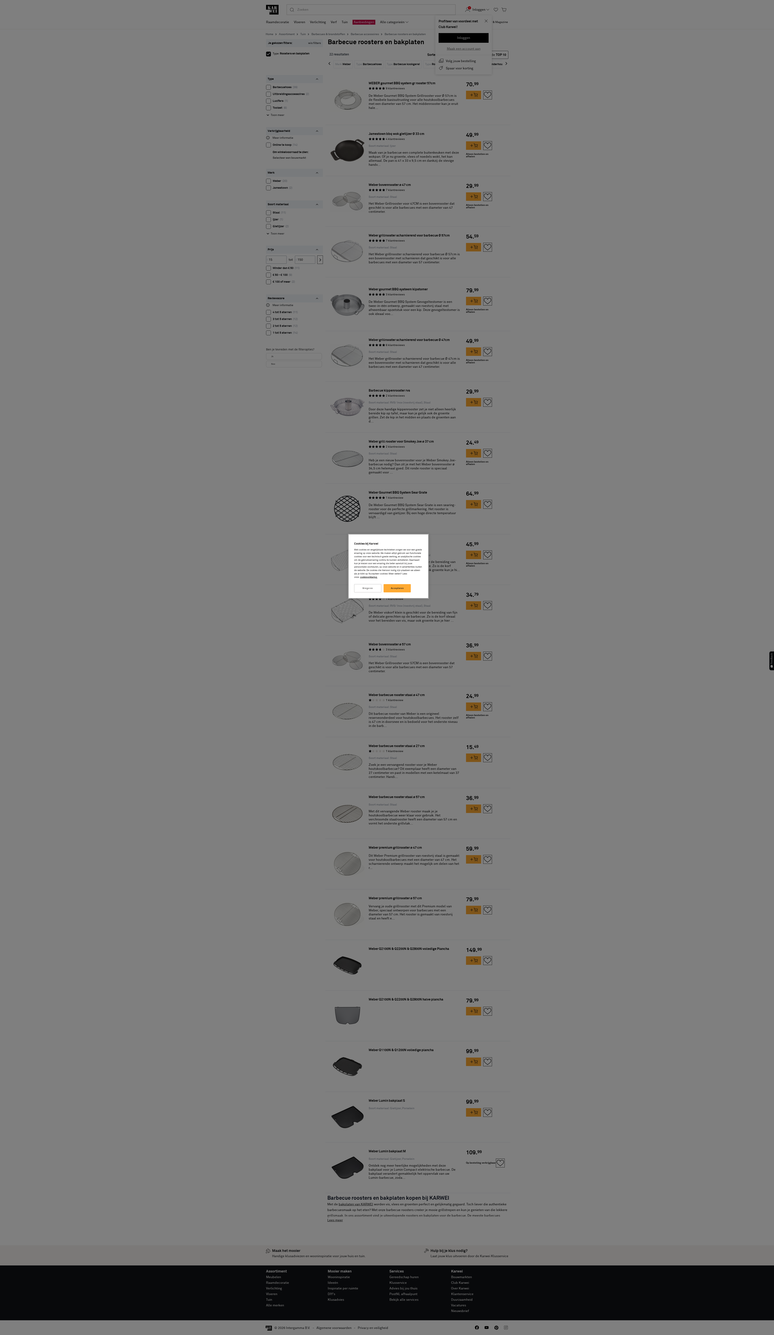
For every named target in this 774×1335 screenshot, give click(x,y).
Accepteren (397, 588)
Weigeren (367, 588)
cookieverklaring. (369, 577)
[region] (388, 566)
